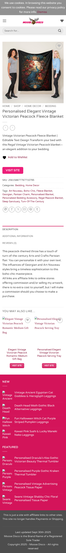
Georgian (7, 194)
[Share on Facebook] (12, 209)
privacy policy (56, 7)
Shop (17, 106)
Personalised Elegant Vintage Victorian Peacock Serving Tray (49, 352)
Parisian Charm (22, 194)
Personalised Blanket (42, 194)
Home (6, 106)
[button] (4, 21)
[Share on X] (18, 209)
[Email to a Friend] (24, 209)
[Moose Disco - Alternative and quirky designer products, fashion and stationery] (33, 20)
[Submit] (60, 31)
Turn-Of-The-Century (32, 201)
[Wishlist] (62, 20)
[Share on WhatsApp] (5, 209)
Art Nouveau (15, 191)
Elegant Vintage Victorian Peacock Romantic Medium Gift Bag (16, 354)
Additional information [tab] (17, 236)
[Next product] (5, 128)
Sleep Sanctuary (11, 201)
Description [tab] (10, 229)
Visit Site (13, 170)
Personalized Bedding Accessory (19, 198)
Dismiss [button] (42, 12)
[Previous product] (12, 128)
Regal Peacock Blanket (50, 198)
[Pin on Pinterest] (31, 209)
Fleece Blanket (44, 191)
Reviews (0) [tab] (9, 243)
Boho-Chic (29, 191)
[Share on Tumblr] (37, 209)
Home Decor (32, 106)
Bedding (50, 106)
